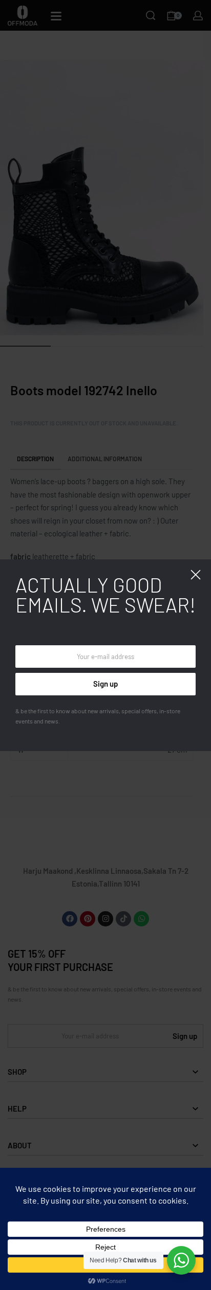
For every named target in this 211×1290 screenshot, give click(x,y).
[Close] (196, 575)
